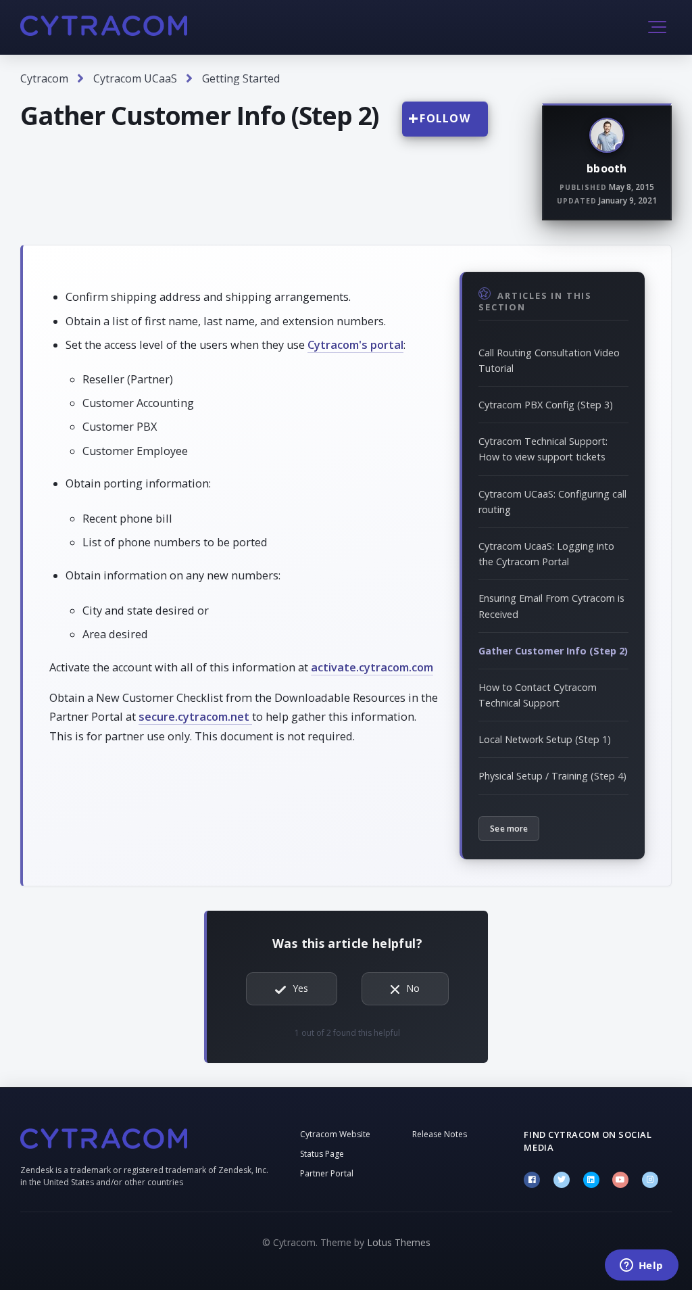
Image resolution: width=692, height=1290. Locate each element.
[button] (657, 27)
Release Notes (439, 1134)
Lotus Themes (398, 1242)
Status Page (322, 1154)
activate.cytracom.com (372, 667)
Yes (300, 988)
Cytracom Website (335, 1134)
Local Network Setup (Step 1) (544, 739)
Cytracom (44, 78)
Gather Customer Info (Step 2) (553, 650)
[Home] (103, 26)
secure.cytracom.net (195, 716)
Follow (445, 118)
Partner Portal (326, 1173)
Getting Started (241, 78)
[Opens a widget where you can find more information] (641, 1266)
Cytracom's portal (355, 344)
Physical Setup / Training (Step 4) (552, 775)
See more (509, 828)
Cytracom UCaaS (135, 78)
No (413, 988)
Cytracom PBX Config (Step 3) (545, 404)
